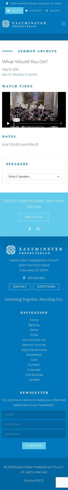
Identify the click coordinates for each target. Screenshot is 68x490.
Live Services (34, 374)
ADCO (39, 480)
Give (34, 359)
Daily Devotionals (34, 350)
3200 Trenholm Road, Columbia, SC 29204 (36, 3)
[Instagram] (38, 229)
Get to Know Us (34, 340)
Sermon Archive (34, 345)
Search (55, 10)
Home (34, 320)
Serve (34, 330)
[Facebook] (30, 229)
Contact (35, 10)
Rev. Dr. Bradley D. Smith (19, 74)
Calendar (34, 369)
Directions (46, 286)
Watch (16, 10)
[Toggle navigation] (63, 23)
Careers (34, 379)
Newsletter (34, 354)
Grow (34, 335)
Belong (34, 325)
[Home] (24, 23)
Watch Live (34, 217)
